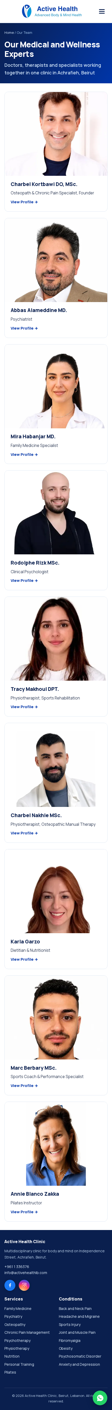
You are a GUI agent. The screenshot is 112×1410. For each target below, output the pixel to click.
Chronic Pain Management (27, 1332)
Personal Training (19, 1364)
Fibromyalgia (69, 1340)
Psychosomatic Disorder (80, 1356)
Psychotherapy (17, 1340)
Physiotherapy (16, 1348)
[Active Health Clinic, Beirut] (52, 11)
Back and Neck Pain (75, 1308)
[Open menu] (102, 11)
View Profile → (24, 201)
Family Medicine (18, 1308)
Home (9, 32)
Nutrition (12, 1356)
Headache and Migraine (79, 1316)
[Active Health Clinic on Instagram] (24, 1285)
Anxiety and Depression (79, 1364)
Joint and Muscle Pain (77, 1332)
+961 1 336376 (16, 1266)
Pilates (10, 1372)
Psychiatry (13, 1316)
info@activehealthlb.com (25, 1272)
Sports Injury (69, 1324)
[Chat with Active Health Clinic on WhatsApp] (100, 1398)
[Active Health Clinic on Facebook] (9, 1285)
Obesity (65, 1348)
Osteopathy (14, 1324)
